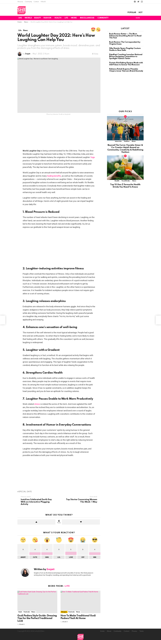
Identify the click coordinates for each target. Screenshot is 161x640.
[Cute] (98, 29)
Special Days (25, 492)
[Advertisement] (59, 133)
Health (117, 181)
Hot (140, 12)
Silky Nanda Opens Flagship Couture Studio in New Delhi (125, 49)
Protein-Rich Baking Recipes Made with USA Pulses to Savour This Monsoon (126, 64)
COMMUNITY (102, 18)
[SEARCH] (142, 18)
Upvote (36, 522)
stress (37, 404)
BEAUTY (37, 18)
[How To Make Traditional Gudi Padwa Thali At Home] (80, 602)
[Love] (93, 29)
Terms (141, 631)
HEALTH (57, 18)
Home (102, 631)
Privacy (134, 631)
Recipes (64, 612)
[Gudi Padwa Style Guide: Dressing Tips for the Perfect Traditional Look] (37, 602)
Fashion (126, 141)
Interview (118, 141)
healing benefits (54, 176)
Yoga (92, 157)
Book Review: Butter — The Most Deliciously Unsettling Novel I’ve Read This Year (125, 36)
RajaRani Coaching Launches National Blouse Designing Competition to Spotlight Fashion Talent (125, 56)
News (33, 612)
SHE (20, 18)
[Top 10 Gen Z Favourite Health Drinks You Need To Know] (125, 167)
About (109, 631)
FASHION (47, 18)
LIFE (66, 18)
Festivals (27, 612)
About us (20, 1)
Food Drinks (126, 181)
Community (28, 1)
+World (42, 1)
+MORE (74, 18)
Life (67, 586)
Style (20, 612)
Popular (131, 12)
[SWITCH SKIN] (130, 18)
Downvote (81, 522)
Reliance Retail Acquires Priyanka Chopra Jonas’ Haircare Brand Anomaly (126, 70)
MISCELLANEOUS (87, 18)
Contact (36, 1)
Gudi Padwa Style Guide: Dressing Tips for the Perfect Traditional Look (37, 618)
